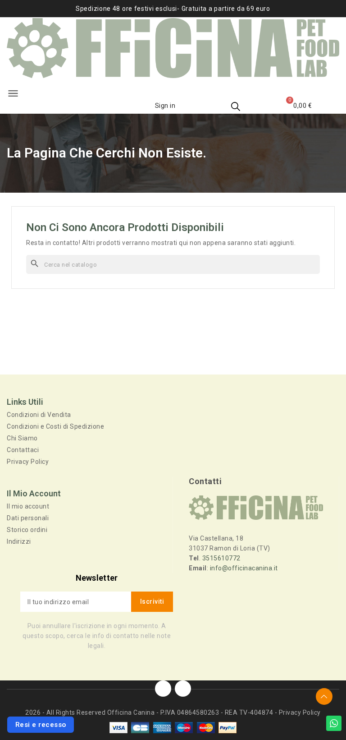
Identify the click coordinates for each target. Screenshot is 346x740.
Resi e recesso (40, 725)
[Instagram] (183, 688)
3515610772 (221, 558)
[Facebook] (163, 688)
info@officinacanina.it (244, 568)
